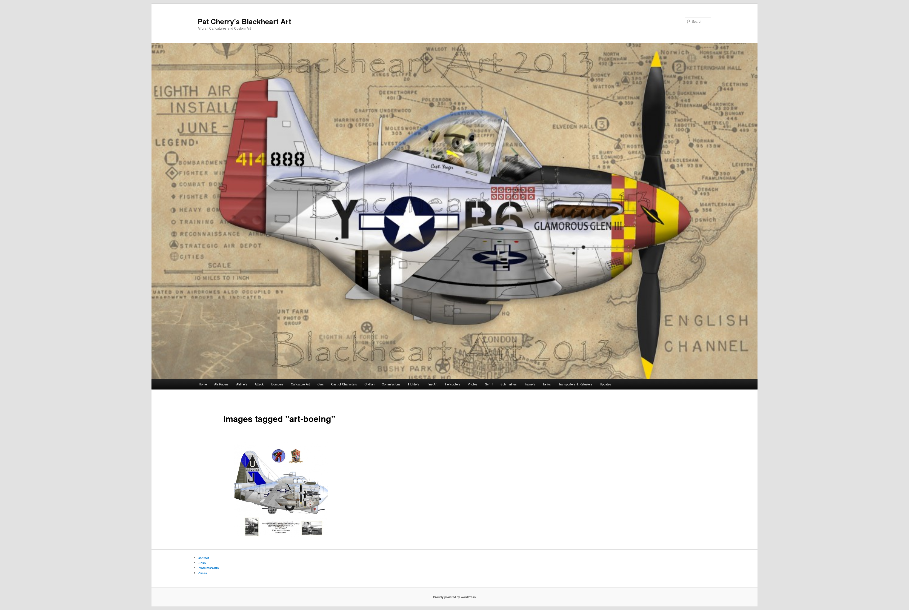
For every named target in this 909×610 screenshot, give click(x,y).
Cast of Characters (344, 384)
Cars (320, 384)
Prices (202, 573)
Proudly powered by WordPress (454, 597)
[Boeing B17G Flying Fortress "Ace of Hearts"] (281, 489)
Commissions (391, 384)
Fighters (413, 384)
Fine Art (432, 384)
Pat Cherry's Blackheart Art (244, 21)
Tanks (547, 384)
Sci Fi (489, 384)
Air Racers (221, 384)
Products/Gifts (208, 567)
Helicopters (452, 384)
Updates (605, 384)
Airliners (241, 384)
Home (203, 384)
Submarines (508, 384)
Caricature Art (300, 384)
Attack (259, 384)
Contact (203, 558)
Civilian (369, 384)
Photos (472, 384)
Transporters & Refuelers (575, 384)
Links (202, 562)
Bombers (277, 384)
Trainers (529, 384)
